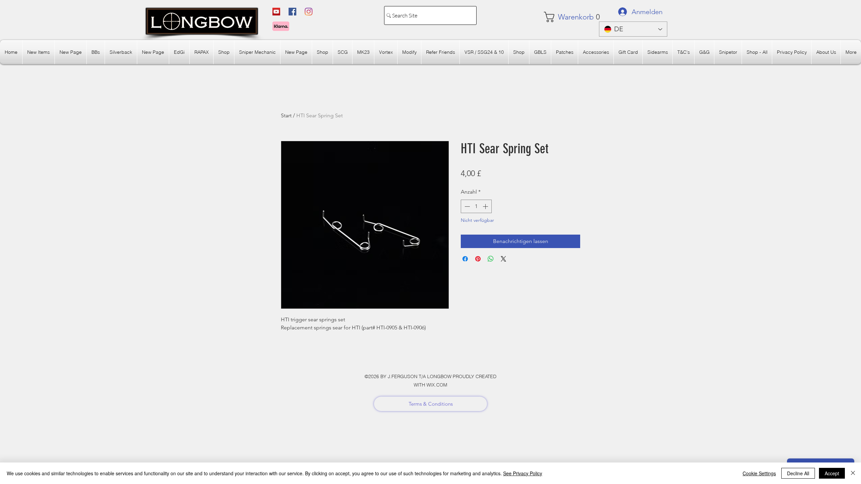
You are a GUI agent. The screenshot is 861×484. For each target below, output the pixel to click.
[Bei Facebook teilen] (465, 259)
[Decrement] (466, 206)
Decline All (798, 473)
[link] (564, 17)
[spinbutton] (476, 206)
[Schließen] (853, 473)
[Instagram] (308, 11)
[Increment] (486, 206)
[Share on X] (503, 259)
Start (286, 115)
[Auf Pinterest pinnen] (478, 259)
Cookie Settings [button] (759, 473)
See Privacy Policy (522, 473)
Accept (832, 473)
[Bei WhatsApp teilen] (491, 259)
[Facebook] (292, 11)
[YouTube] (276, 11)
